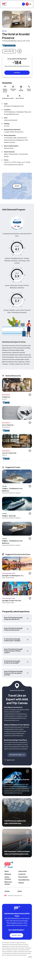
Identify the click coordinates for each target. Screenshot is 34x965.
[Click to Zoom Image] (17, 19)
